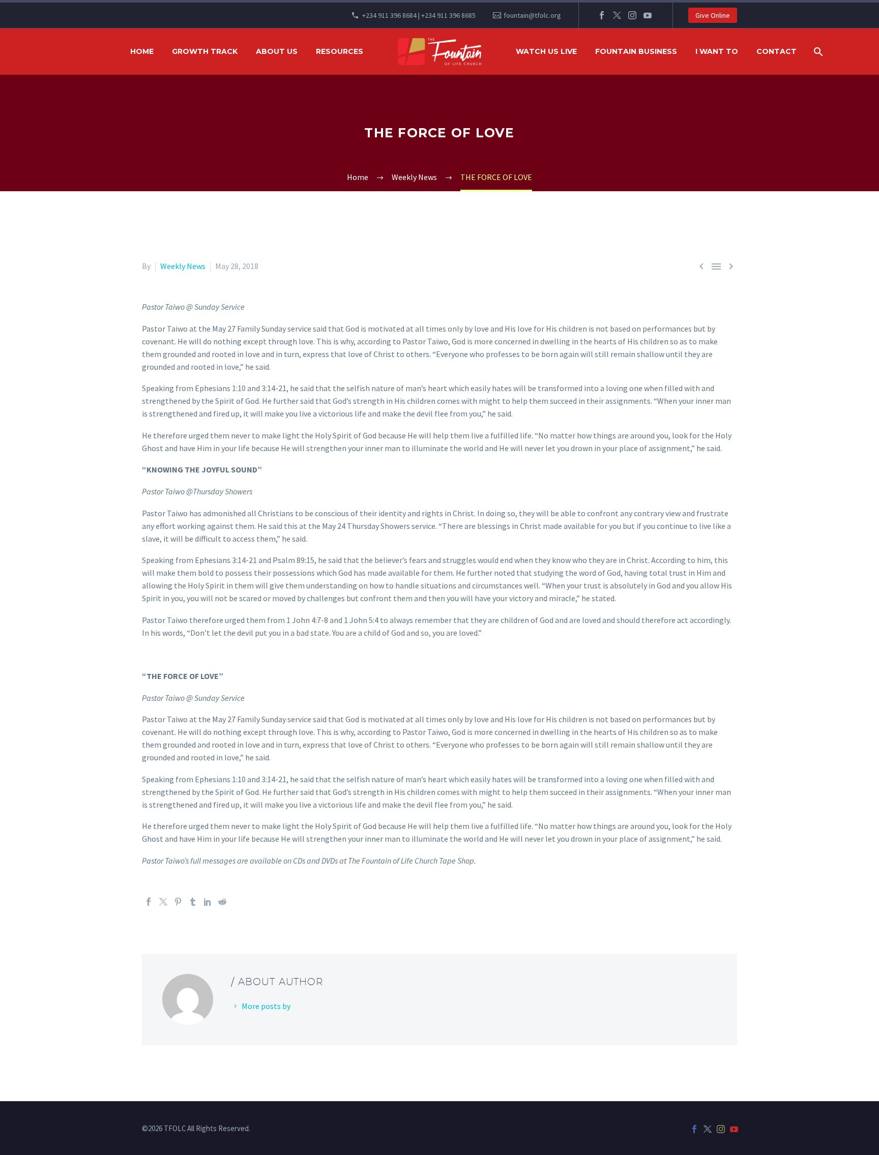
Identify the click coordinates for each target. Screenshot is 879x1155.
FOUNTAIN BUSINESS (636, 51)
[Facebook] (601, 15)
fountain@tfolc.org (532, 15)
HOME (142, 51)
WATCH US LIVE (546, 51)
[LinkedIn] (207, 902)
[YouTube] (647, 15)
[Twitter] (617, 15)
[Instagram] (632, 15)
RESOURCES (339, 51)
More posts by (266, 1006)
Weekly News (183, 266)
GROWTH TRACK (205, 51)
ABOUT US (277, 51)
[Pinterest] (178, 902)
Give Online (712, 15)
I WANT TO (716, 51)
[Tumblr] (193, 902)
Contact (776, 51)
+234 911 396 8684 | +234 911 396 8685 (419, 15)
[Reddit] (222, 902)
